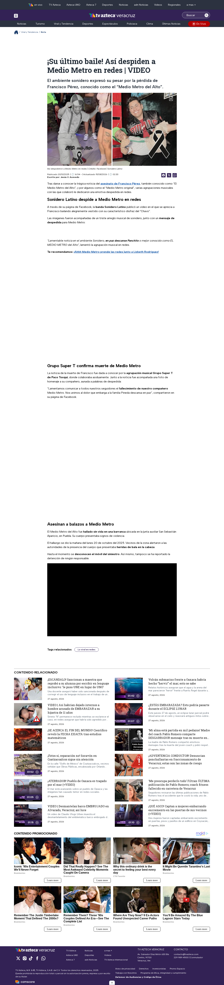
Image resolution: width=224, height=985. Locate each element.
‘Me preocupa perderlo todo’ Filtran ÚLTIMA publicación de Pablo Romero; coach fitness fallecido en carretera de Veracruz (179, 784)
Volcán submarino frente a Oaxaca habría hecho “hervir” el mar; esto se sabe (177, 681)
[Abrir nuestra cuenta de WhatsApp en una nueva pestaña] (43, 958)
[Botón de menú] (16, 16)
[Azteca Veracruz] (112, 15)
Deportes (107, 4)
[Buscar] (206, 15)
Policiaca (132, 23)
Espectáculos (110, 23)
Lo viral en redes (86, 649)
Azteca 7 (91, 4)
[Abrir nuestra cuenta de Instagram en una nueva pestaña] (24, 958)
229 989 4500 (181, 957)
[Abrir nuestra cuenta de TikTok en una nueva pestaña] (31, 958)
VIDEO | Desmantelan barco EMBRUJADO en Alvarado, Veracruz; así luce (78, 808)
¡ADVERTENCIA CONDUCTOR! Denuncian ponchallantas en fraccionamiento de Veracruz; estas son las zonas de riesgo (176, 759)
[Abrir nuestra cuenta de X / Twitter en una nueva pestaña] (18, 958)
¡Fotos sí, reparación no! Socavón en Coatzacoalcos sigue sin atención (72, 757)
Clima (149, 23)
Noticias (123, 4)
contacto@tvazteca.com (186, 954)
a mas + (191, 4)
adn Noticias (141, 4)
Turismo (40, 23)
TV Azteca (55, 4)
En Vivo (201, 23)
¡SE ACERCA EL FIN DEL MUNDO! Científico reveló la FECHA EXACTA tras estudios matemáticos (77, 734)
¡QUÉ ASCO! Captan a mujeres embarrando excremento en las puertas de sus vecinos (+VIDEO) (177, 810)
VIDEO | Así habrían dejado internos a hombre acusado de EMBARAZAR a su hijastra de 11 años (74, 708)
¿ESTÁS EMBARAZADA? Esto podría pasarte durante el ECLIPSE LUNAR (178, 707)
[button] (112, 983)
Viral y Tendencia (63, 23)
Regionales (174, 4)
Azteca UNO (73, 4)
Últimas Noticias (171, 23)
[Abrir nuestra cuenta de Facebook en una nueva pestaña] (37, 958)
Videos (158, 4)
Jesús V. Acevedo (70, 177)
